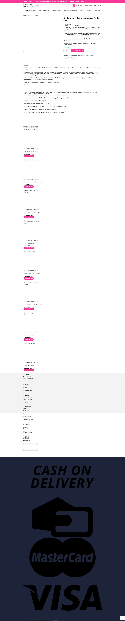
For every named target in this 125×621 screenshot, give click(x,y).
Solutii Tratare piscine (28, 399)
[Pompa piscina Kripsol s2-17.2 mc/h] (32, 291)
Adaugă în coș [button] (29, 156)
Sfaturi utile (28, 406)
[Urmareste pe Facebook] (98, 1)
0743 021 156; (26, 437)
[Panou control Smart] (32, 230)
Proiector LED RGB (29, 335)
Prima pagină (66, 16)
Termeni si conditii (27, 416)
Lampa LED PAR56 (29, 365)
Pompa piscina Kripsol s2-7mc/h (32, 212)
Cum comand (26, 388)
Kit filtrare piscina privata (91, 16)
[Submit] (74, 5)
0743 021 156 (55, 1)
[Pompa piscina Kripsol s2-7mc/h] (32, 199)
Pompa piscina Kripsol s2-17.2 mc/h (33, 304)
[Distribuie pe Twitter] (67, 58)
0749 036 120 (47, 1)
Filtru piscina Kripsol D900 (30, 151)
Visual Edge (55, 620)
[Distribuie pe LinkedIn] (75, 58)
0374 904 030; (26, 438)
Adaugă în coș (78, 50)
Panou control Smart (29, 243)
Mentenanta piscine (27, 376)
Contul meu (25, 387)
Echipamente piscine (77, 16)
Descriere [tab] (26, 65)
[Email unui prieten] (70, 58)
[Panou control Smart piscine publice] (32, 168)
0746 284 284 (39, 1)
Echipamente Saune (27, 397)
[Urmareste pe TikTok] (101, 1)
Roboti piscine (26, 402)
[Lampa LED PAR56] (32, 352)
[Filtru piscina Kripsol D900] (32, 138)
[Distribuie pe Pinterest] (72, 58)
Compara (79, 5)
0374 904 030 (64, 1)
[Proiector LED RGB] (32, 321)
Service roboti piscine (28, 378)
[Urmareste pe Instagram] (100, 1)
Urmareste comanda (27, 390)
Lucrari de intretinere (27, 380)
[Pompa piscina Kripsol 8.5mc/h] (32, 260)
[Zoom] (24, 50)
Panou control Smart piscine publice (33, 182)
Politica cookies (26, 418)
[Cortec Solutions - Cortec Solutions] (28, 6)
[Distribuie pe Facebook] (65, 58)
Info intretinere (26, 410)
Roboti (24, 408)
